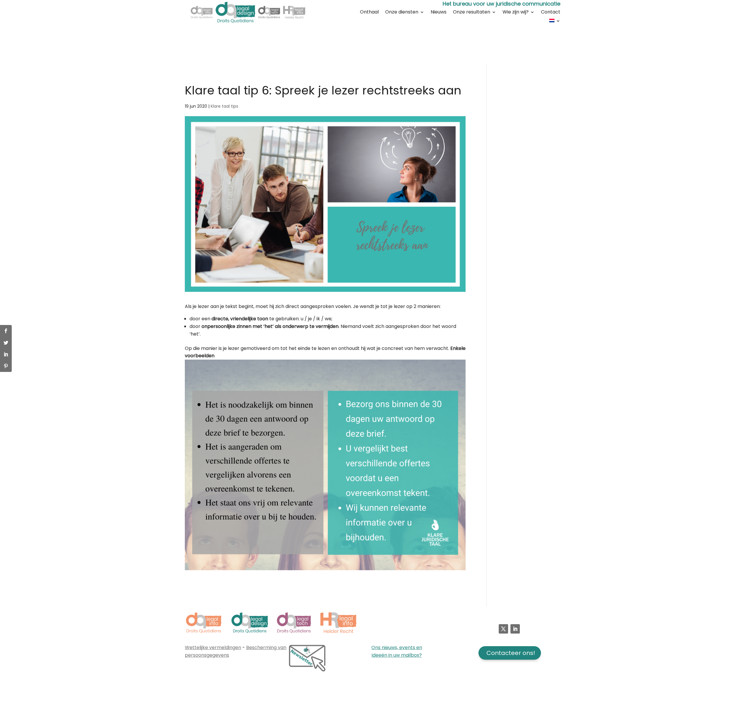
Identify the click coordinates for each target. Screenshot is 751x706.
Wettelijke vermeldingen (213, 647)
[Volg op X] (503, 629)
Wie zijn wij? (516, 12)
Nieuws (438, 12)
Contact (550, 12)
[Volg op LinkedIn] (515, 629)
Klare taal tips (224, 106)
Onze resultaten (471, 12)
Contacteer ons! (510, 653)
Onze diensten (401, 12)
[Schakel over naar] (554, 22)
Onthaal (369, 12)
